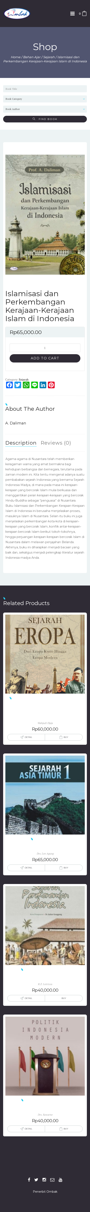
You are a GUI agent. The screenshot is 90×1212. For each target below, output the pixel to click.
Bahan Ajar (31, 57)
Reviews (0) (56, 443)
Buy (66, 737)
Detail (28, 737)
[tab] (21, 443)
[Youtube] (60, 1179)
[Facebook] (29, 1179)
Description (21, 443)
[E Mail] (52, 1179)
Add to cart (45, 358)
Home (15, 57)
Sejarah (49, 57)
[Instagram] (44, 1179)
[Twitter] (36, 1179)
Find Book (46, 119)
